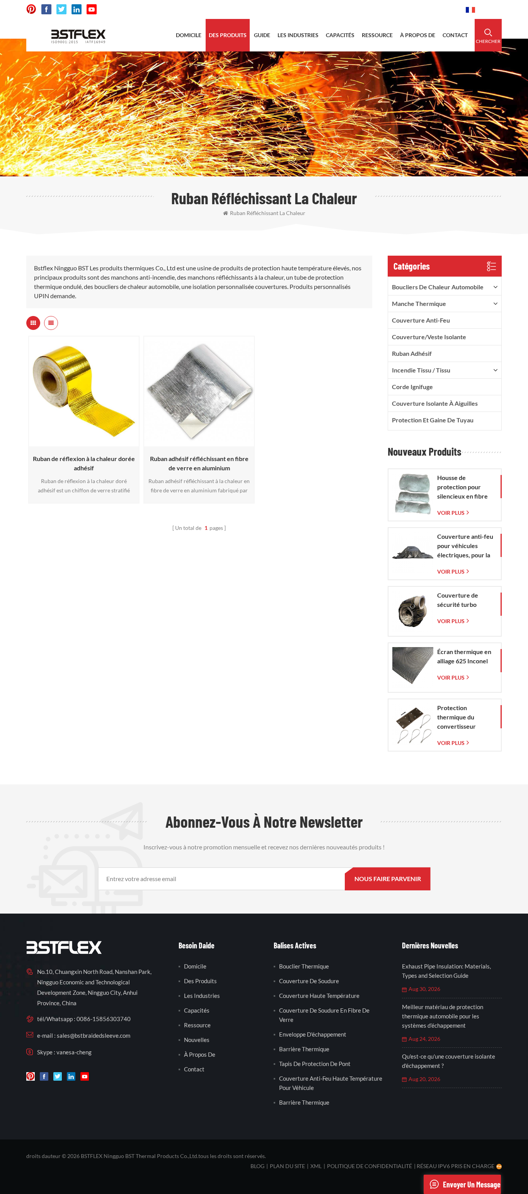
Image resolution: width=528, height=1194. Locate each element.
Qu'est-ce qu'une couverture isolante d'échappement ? (448, 1061)
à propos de (417, 35)
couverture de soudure (309, 980)
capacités (340, 35)
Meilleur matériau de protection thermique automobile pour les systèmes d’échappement (442, 1016)
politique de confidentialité (369, 1166)
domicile (188, 35)
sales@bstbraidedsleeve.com (353, 9)
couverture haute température (319, 995)
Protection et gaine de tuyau (432, 420)
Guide (262, 35)
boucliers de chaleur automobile (438, 286)
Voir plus (81, 442)
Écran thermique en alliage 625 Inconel (464, 656)
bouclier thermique (304, 966)
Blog (257, 1166)
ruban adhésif (412, 353)
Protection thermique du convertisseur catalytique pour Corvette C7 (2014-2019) (464, 717)
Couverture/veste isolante (429, 336)
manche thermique (419, 303)
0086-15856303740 (431, 9)
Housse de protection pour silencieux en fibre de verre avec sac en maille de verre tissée (465, 487)
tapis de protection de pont (315, 1063)
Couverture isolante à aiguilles (435, 403)
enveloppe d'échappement (312, 1034)
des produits (228, 35)
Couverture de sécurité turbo (457, 599)
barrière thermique (304, 1048)
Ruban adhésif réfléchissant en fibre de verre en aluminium (199, 463)
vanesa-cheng (74, 1052)
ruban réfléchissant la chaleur (267, 213)
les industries (298, 35)
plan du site (287, 1166)
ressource (377, 35)
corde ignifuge (412, 386)
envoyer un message (472, 1184)
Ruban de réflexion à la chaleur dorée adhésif (84, 463)
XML (316, 1166)
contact (455, 35)
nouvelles (196, 1039)
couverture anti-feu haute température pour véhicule (330, 1083)
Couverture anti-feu (421, 320)
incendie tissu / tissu (421, 370)
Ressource (197, 1024)
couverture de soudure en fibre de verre (324, 1015)
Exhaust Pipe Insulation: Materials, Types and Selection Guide (446, 971)
